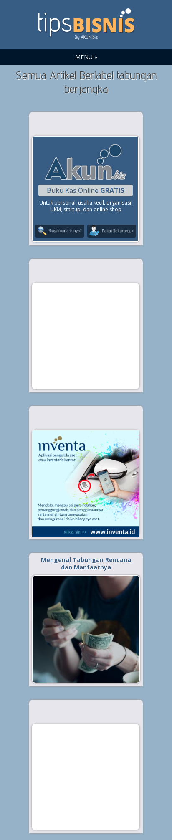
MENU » (86, 57)
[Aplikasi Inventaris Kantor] (85, 483)
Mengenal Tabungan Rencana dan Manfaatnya (86, 563)
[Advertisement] (85, 335)
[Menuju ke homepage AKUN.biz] (85, 179)
